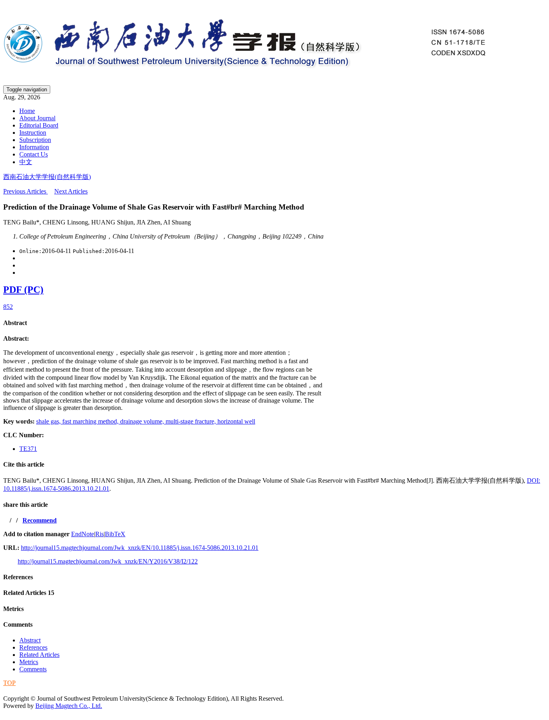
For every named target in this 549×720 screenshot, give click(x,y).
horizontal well (236, 421)
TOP (9, 682)
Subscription (35, 139)
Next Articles (71, 191)
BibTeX (115, 534)
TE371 (28, 448)
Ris (99, 534)
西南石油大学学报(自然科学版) (47, 176)
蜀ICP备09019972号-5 (33, 690)
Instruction (32, 132)
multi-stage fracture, (191, 421)
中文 (25, 161)
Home (27, 110)
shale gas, (49, 421)
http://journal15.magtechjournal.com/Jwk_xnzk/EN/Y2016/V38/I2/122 (108, 561)
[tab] (274, 323)
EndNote (82, 534)
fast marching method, (91, 421)
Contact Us (33, 154)
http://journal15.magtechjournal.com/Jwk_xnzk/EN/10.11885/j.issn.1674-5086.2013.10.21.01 (139, 547)
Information (34, 147)
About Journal (37, 118)
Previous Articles (25, 191)
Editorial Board (38, 125)
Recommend (40, 520)
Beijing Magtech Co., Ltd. (68, 705)
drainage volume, (143, 421)
